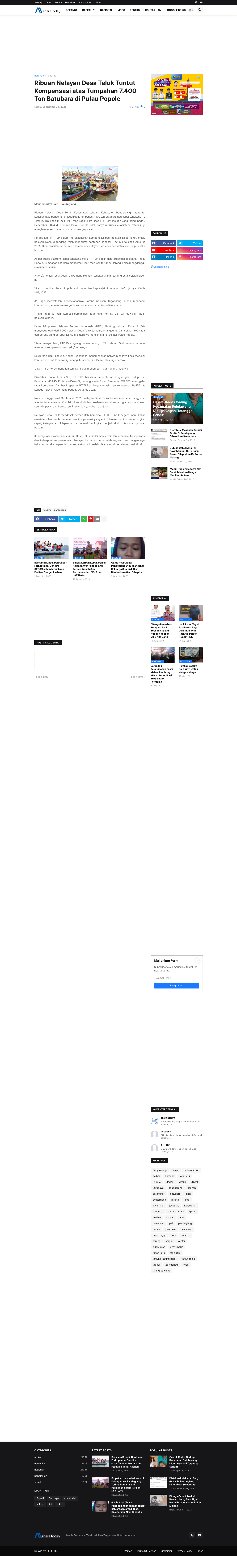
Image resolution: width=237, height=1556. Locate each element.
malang (170, 1217)
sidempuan (159, 1246)
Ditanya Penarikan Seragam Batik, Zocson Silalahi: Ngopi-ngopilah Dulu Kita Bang (161, 630)
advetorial (69, 1498)
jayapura (174, 1205)
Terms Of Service (53, 2)
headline (51, 75)
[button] (191, 10)
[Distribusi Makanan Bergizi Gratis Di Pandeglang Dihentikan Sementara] (159, 434)
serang (156, 1240)
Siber (98, 2)
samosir (185, 1235)
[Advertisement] (118, 45)
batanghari (159, 1193)
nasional (60, 1469)
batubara (175, 1193)
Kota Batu (184, 1175)
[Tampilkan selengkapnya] (104, 519)
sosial (60, 1482)
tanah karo (159, 1252)
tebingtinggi (171, 1264)
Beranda (71, 10)
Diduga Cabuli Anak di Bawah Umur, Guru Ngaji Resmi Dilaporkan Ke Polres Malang (186, 452)
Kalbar (156, 1175)
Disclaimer (70, 2)
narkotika (60, 1463)
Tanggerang (176, 1187)
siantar (181, 1240)
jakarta (175, 1199)
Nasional (106, 10)
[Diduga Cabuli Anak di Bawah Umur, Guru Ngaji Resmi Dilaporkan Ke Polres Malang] (159, 452)
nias (181, 1217)
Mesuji (182, 1181)
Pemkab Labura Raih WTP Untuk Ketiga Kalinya (188, 669)
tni (50, 1504)
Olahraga (54, 1498)
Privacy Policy (86, 2)
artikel (60, 1457)
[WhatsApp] (84, 519)
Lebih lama (137, 676)
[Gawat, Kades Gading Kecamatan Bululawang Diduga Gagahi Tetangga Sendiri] (158, 1461)
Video (121, 10)
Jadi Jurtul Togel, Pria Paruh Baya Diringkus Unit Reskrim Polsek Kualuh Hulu (189, 630)
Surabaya (158, 1187)
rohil (173, 1235)
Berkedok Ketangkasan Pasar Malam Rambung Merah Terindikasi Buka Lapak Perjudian (162, 673)
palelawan (158, 1223)
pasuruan (170, 1229)
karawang (190, 1205)
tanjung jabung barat (164, 1258)
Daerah (87, 10)
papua (156, 1229)
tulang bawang (161, 1270)
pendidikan (60, 1475)
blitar (188, 1193)
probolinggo (159, 1235)
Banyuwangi (160, 1170)
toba (186, 1264)
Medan (169, 1181)
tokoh (60, 1504)
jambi (187, 1199)
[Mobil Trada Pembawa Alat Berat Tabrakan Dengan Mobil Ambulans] (159, 473)
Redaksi (135, 10)
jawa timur (158, 1205)
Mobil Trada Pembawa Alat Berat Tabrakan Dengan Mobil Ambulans (185, 472)
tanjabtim (175, 1252)
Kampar (169, 1175)
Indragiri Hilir (191, 1170)
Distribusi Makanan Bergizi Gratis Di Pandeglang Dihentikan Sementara (186, 433)
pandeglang (60, 510)
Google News (176, 10)
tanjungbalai (188, 1258)
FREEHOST (54, 1550)
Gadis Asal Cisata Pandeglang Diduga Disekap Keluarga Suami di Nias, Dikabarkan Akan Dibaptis (128, 567)
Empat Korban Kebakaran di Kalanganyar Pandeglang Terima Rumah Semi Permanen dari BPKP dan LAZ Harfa (89, 569)
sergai (169, 1240)
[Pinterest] (91, 519)
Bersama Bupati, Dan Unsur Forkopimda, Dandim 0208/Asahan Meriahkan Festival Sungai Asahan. (50, 567)
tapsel (156, 1264)
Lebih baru (42, 676)
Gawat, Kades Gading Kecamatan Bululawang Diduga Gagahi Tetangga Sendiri (183, 1462)
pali (171, 1223)
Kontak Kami (153, 10)
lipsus (192, 1211)
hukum (40, 1504)
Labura (157, 1181)
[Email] (97, 519)
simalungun (176, 1246)
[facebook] (196, 2)
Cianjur (175, 1170)
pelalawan (186, 1229)
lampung (158, 1211)
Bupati (40, 1498)
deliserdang (159, 1199)
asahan (192, 1187)
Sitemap (38, 2)
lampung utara (176, 1211)
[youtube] (201, 2)
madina (157, 1217)
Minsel (194, 1181)
